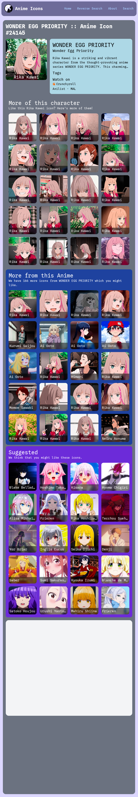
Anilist (59, 89)
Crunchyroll (66, 84)
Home (68, 8)
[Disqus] (69, 668)
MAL (73, 89)
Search (128, 8)
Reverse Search (89, 8)
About (112, 8)
